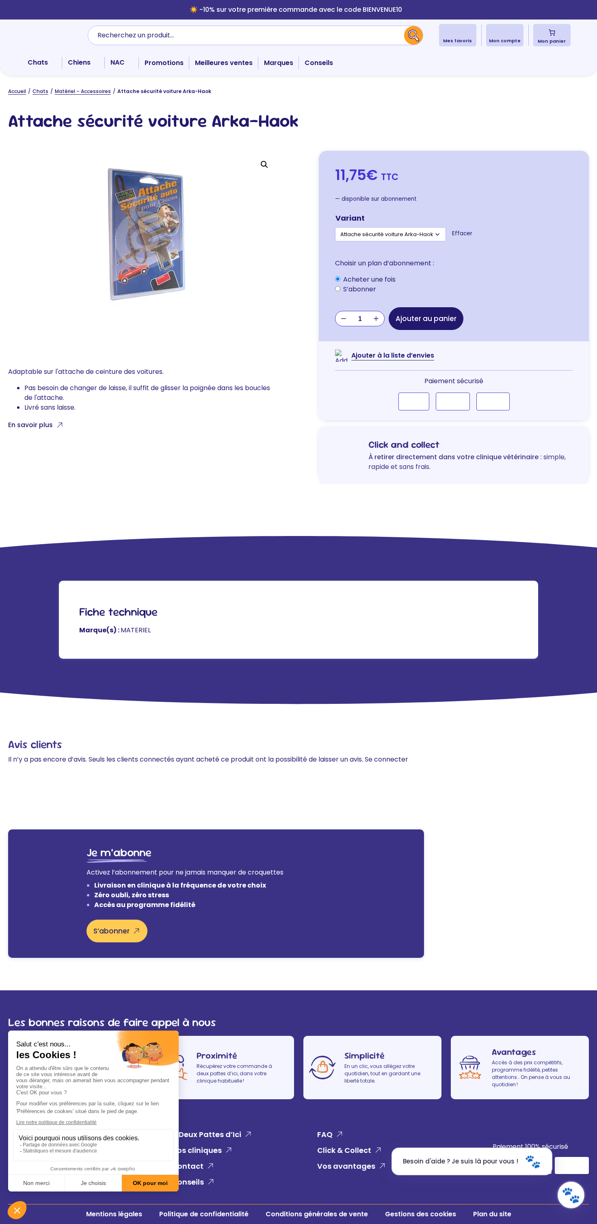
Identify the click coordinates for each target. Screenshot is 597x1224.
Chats (38, 62)
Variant (350, 218)
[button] (264, 164)
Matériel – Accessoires (83, 91)
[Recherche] (413, 35)
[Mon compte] (504, 32)
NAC (117, 62)
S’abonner (111, 931)
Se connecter (386, 759)
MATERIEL (136, 630)
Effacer (462, 233)
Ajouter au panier (426, 318)
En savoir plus (30, 425)
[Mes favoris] (457, 32)
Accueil (17, 91)
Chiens (79, 62)
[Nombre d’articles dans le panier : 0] (552, 32)
